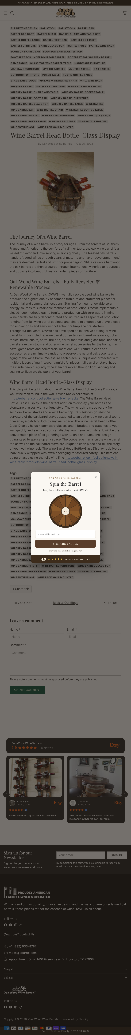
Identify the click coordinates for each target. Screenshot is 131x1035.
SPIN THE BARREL (65, 543)
